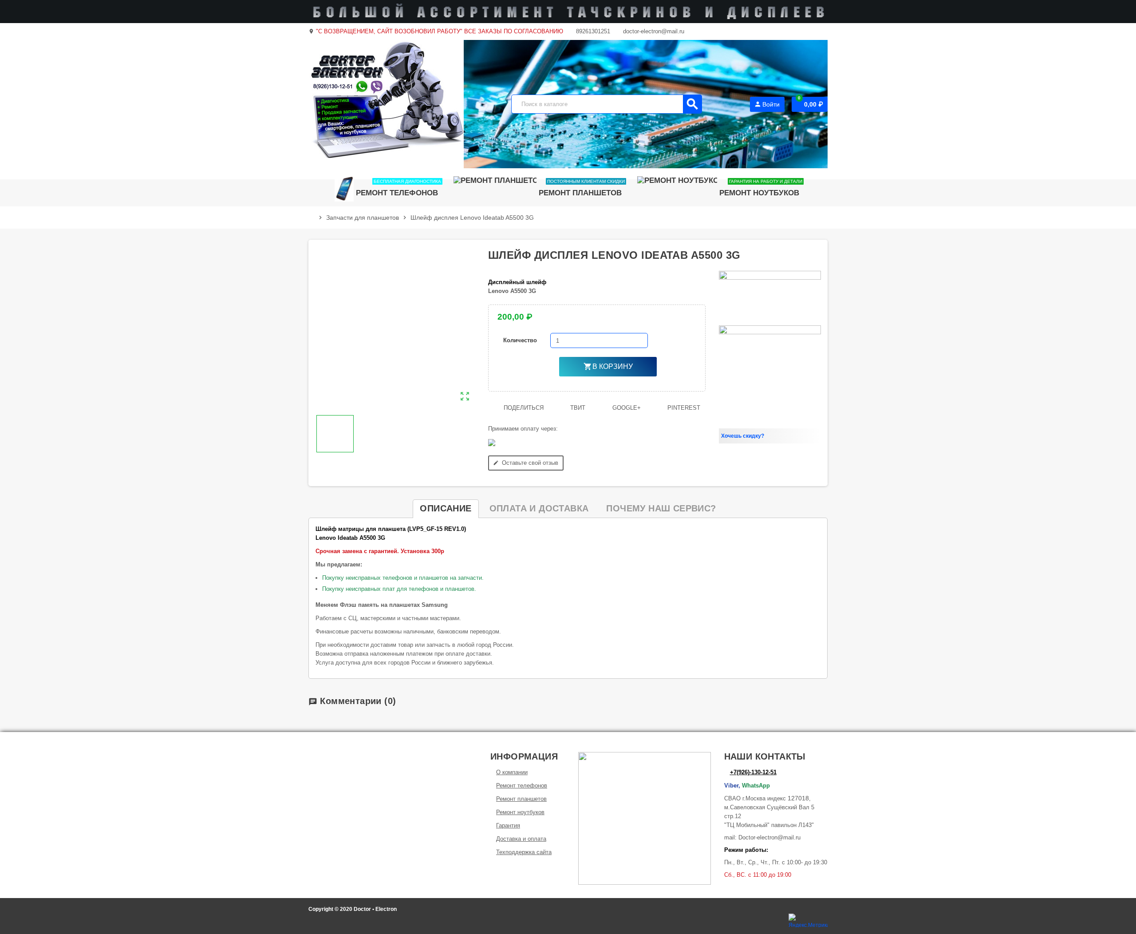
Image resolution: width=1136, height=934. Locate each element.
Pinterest (683, 407)
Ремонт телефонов (521, 785)
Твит (576, 407)
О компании (512, 772)
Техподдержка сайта (524, 852)
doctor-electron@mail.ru (652, 31)
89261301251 (592, 31)
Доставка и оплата (521, 838)
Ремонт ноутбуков (520, 812)
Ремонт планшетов (521, 798)
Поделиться (523, 407)
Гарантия (508, 825)
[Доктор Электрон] (386, 103)
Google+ (626, 407)
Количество (520, 340)
